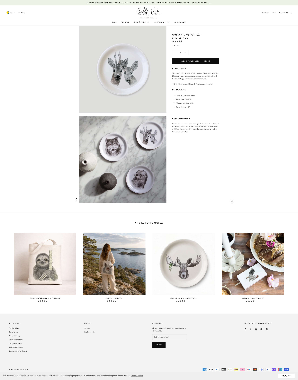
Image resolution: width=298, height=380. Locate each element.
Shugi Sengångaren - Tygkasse (45, 298)
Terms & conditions (16, 339)
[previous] (7, 266)
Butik (114, 22)
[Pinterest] (256, 329)
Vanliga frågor (14, 328)
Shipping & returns (15, 343)
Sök (274, 13)
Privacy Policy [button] (137, 376)
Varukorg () (285, 13)
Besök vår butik (89, 332)
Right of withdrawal (16, 347)
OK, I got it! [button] (286, 376)
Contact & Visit (161, 22)
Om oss (125, 22)
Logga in (265, 13)
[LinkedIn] (267, 329)
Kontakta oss (13, 332)
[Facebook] (245, 329)
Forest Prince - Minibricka (183, 298)
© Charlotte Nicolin (19, 369)
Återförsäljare (141, 22)
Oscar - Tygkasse (114, 298)
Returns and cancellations (18, 351)
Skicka (159, 345)
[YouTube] (261, 329)
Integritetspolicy (14, 336)
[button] (177, 41)
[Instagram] (250, 329)
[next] (290, 266)
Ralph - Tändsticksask (253, 298)
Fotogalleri (180, 22)
